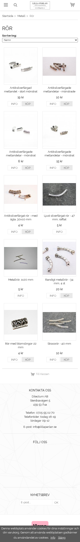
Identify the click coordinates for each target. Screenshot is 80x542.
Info (14, 103)
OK (56, 502)
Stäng (61, 537)
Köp (28, 103)
